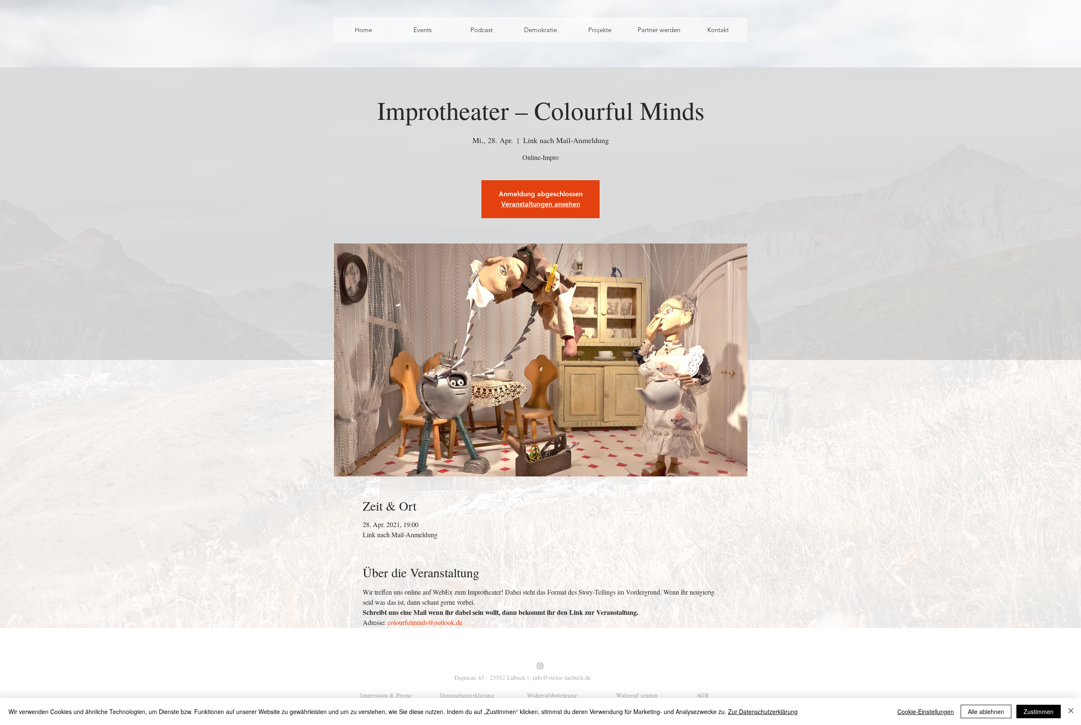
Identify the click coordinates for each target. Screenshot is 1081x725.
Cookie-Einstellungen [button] (925, 711)
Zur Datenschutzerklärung (763, 711)
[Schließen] (1071, 711)
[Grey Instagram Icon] (540, 666)
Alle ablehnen (986, 711)
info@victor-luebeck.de (561, 678)
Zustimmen (1039, 711)
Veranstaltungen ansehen (540, 204)
